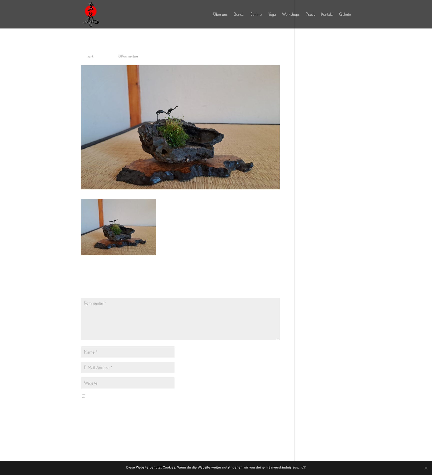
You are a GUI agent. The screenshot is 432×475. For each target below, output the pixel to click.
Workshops (291, 14)
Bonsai (239, 14)
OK (304, 467)
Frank (90, 56)
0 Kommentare (128, 56)
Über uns (220, 14)
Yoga (272, 14)
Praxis (310, 14)
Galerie (345, 14)
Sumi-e (256, 14)
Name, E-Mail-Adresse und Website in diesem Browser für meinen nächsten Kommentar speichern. (163, 396)
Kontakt (327, 14)
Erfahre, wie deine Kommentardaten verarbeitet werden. (212, 437)
